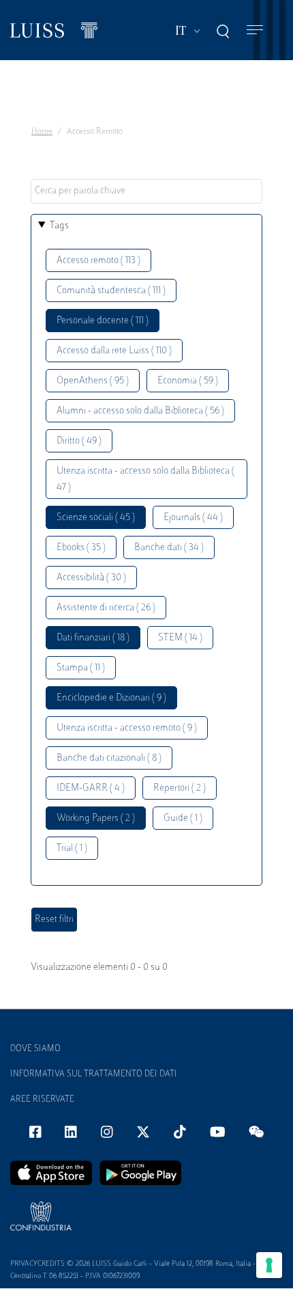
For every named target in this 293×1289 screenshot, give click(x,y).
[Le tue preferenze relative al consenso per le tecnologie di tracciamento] (269, 1265)
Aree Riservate (42, 1100)
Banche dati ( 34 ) (169, 548)
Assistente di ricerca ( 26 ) (106, 608)
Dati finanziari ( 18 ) (93, 638)
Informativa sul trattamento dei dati (93, 1074)
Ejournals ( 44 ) (193, 518)
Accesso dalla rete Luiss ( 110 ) (114, 351)
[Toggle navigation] (255, 30)
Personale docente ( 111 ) (103, 321)
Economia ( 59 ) (187, 381)
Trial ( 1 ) (72, 848)
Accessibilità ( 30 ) (91, 578)
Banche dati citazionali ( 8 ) (109, 758)
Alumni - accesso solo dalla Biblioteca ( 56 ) (140, 411)
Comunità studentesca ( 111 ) (111, 291)
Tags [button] (59, 226)
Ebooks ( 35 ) (81, 548)
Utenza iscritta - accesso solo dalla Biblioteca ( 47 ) (145, 479)
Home (41, 132)
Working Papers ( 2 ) (96, 818)
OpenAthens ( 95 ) (93, 381)
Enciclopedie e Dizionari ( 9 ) (111, 698)
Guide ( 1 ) (183, 818)
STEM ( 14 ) (180, 638)
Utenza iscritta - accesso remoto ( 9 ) (127, 728)
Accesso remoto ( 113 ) (98, 261)
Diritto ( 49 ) (79, 441)
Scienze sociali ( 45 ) (96, 518)
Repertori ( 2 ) (179, 788)
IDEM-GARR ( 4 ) (91, 788)
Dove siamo (35, 1049)
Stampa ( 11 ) (81, 668)
